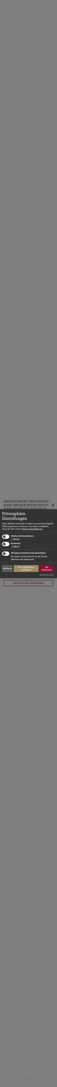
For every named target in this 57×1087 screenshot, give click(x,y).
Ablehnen (7, 568)
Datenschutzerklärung (32, 529)
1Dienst (15, 539)
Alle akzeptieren (46, 568)
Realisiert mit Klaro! (46, 575)
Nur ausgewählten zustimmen (26, 568)
